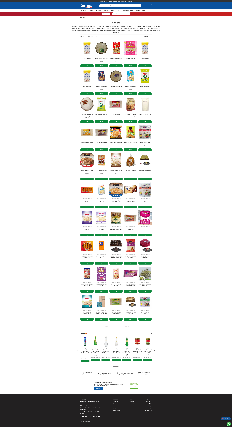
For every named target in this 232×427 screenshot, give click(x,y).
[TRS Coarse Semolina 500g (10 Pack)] (130, 245)
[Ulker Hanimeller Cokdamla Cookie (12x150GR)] (130, 104)
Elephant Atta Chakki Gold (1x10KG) (101, 285)
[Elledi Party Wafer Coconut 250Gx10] (101, 189)
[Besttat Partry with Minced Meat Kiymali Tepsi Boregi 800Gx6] (87, 160)
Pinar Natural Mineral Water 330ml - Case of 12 (106, 351)
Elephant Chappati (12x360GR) (130, 59)
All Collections (106, 13)
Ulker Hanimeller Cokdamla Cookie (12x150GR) (130, 115)
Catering (91, 10)
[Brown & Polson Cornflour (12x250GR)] (87, 273)
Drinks (131, 10)
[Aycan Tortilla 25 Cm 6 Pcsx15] (145, 132)
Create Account (116, 410)
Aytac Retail (132, 405)
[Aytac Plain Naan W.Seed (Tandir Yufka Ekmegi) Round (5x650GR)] (87, 104)
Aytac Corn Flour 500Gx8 (145, 114)
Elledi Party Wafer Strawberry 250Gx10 (116, 285)
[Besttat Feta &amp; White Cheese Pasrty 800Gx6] (116, 189)
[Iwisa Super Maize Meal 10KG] (101, 104)
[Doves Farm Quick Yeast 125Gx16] (101, 245)
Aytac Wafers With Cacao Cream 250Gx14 (101, 143)
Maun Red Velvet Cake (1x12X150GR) (145, 257)
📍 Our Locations (225, 418)
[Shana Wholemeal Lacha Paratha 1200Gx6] (87, 301)
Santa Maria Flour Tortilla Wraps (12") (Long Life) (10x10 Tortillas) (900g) (101, 314)
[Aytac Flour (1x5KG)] (145, 48)
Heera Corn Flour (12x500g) (130, 142)
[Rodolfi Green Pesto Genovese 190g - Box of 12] (148, 341)
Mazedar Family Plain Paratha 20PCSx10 (116, 143)
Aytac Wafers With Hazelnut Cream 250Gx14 (130, 229)
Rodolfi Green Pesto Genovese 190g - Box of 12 (147, 351)
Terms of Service (148, 410)
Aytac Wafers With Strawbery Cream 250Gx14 (116, 115)
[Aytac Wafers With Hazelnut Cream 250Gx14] (130, 217)
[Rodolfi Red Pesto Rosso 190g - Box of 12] (137, 341)
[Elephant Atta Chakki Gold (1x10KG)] (101, 273)
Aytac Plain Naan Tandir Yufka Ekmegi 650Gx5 (101, 59)
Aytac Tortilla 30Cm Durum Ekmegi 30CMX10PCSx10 (116, 229)
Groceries (106, 10)
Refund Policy (148, 408)
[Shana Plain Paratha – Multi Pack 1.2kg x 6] (87, 217)
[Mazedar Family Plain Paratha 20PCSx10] (116, 132)
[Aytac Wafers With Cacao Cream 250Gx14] (101, 132)
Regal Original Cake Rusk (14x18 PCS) (87, 200)
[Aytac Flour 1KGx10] (87, 76)
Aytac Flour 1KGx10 (87, 86)
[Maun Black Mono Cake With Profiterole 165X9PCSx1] (116, 245)
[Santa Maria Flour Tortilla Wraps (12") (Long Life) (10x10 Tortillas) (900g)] (101, 301)
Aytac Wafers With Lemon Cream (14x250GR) (116, 313)
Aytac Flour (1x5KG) (145, 58)
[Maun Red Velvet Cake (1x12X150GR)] (145, 245)
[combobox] (120, 5)
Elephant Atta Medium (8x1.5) (145, 228)
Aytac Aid (132, 403)
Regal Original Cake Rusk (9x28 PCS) (87, 257)
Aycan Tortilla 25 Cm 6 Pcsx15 (145, 143)
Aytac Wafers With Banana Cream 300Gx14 (87, 143)
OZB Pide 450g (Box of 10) (130, 170)
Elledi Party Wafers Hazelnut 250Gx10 (116, 59)
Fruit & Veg (98, 10)
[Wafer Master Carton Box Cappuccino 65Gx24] (130, 189)
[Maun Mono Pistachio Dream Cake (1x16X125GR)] (145, 160)
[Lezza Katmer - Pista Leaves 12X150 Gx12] (145, 273)
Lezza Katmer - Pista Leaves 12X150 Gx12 (145, 285)
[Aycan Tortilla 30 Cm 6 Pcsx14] (145, 189)
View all (150, 333)
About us (132, 401)
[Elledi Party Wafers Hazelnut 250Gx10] (116, 48)
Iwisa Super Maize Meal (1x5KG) (145, 87)
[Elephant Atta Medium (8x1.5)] (145, 217)
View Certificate (98, 388)
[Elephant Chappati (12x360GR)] (130, 48)
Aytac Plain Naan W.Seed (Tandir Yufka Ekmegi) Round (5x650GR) (87, 116)
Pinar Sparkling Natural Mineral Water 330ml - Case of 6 (95, 352)
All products (116, 403)
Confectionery (125, 10)
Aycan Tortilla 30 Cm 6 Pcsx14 (145, 200)
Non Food (138, 10)
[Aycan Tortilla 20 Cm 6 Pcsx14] (145, 301)
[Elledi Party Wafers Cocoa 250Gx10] (101, 76)
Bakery (112, 10)
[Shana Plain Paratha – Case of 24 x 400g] (101, 217)
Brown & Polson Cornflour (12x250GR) (87, 285)
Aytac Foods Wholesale (86, 421)
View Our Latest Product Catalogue (121, 13)
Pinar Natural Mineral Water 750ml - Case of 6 (116, 351)
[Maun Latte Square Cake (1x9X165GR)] (130, 301)
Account (115, 405)
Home (81, 17)
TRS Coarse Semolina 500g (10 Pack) (130, 257)
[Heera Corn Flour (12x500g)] (130, 132)
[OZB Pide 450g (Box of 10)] (130, 160)
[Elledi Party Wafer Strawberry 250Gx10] (116, 273)
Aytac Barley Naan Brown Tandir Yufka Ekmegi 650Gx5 (116, 87)
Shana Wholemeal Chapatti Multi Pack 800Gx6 (116, 171)
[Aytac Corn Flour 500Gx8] (145, 104)
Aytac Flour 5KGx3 (87, 58)
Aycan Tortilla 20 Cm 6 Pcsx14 (145, 313)
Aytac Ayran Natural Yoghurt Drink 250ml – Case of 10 (85, 351)
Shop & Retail (83, 10)
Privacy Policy (148, 405)
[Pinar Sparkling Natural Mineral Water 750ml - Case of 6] (127, 341)
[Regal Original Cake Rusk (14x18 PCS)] (87, 189)
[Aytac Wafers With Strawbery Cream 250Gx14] (116, 104)
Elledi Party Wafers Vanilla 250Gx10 (130, 87)
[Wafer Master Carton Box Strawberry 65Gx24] (130, 273)
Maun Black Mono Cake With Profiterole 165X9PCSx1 (116, 257)
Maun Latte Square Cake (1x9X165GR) (130, 313)
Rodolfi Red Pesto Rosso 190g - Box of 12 (137, 351)
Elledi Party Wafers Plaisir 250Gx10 (101, 171)
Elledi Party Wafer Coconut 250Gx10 (101, 200)
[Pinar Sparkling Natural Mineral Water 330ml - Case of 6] (95, 341)
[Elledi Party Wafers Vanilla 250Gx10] (130, 76)
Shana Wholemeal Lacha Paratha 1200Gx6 (87, 313)
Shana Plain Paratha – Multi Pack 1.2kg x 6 (87, 229)
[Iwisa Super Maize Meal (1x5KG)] (145, 76)
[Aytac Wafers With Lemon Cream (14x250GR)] (116, 301)
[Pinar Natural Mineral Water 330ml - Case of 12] (106, 341)
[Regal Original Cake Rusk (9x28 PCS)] (87, 245)
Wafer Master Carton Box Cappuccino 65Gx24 (130, 200)
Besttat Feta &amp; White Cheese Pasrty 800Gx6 (116, 200)
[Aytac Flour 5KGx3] (87, 48)
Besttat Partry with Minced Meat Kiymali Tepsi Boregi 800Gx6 (87, 172)
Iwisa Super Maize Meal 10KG (101, 114)
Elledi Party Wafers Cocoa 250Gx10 (101, 87)
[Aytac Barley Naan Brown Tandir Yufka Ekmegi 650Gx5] (116, 76)
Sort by (88, 36)
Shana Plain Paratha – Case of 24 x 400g (101, 229)
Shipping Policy (148, 403)
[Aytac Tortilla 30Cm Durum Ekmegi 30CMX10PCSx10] (116, 217)
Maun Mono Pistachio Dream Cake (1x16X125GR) (145, 171)
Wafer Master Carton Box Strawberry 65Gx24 (130, 285)
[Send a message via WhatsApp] (229, 424)
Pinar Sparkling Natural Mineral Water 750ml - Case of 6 (127, 352)
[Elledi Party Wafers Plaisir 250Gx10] (101, 160)
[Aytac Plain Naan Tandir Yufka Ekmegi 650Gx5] (101, 48)
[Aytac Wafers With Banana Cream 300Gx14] (87, 132)
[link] (106, 326)
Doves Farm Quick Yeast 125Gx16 (101, 257)
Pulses (143, 10)
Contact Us (147, 401)
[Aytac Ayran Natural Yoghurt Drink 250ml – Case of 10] (85, 341)
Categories (115, 401)
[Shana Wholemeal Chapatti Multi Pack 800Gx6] (116, 160)
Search (114, 408)
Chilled (117, 10)
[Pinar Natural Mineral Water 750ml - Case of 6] (116, 341)
